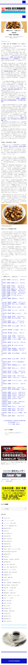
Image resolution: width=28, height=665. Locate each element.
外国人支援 (6, 541)
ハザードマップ (7, 520)
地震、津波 (6, 538)
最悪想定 (6, 554)
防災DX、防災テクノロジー (10, 595)
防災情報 (6, 608)
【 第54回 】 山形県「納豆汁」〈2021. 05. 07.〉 (13, 415)
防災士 (5, 606)
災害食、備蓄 (7, 577)
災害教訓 (6, 575)
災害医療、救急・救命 (9, 572)
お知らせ (6, 518)
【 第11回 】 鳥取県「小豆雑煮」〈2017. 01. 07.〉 (13, 302)
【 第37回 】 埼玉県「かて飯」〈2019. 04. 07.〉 (13, 376)
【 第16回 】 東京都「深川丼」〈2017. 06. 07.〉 (13, 316)
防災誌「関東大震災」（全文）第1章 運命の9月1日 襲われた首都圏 (14, 119)
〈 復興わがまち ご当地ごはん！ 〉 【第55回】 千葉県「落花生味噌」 (14, 32)
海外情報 (6, 562)
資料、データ (7, 590)
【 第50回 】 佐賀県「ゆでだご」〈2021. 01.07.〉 (13, 406)
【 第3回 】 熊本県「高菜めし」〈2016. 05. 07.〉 (13, 286)
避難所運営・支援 (8, 593)
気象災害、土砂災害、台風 (10, 559)
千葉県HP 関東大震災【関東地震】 (11, 89)
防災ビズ (6, 603)
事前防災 (6, 528)
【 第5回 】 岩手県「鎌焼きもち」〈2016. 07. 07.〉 (14, 289)
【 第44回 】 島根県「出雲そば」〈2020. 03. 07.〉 (13, 394)
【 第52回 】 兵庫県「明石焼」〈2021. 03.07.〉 (13, 410)
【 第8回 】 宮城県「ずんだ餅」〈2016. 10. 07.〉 (13, 293)
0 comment (15, 37)
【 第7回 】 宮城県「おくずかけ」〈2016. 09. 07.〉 (14, 292)
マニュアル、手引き (8, 523)
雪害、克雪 (6, 621)
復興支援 (6, 546)
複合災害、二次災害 (8, 587)
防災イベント (7, 598)
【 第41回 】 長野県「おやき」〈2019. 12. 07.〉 (13, 387)
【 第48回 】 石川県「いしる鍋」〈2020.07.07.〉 (13, 401)
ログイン (18, 432)
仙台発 (5, 531)
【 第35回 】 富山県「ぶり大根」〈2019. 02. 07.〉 (13, 371)
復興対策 (6, 544)
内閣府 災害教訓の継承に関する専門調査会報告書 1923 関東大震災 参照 (14, 100)
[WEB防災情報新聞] (13, 10)
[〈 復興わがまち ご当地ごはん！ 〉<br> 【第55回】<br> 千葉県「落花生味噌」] (14, 25)
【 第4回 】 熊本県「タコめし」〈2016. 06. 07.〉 (13, 287)
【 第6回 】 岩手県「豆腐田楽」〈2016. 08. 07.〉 (13, 290)
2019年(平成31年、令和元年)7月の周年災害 (14, 420)
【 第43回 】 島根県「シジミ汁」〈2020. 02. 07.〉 (13, 392)
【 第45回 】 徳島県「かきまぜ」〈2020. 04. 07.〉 (13, 395)
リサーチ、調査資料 (8, 525)
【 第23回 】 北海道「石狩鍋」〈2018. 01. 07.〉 (13, 336)
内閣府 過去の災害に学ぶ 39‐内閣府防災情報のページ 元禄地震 (13, 57)
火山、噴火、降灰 (8, 564)
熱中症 (5, 580)
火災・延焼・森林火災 (9, 567)
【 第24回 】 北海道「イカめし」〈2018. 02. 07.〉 (13, 337)
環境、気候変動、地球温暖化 (11, 582)
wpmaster (9, 36)
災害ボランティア (8, 569)
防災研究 (6, 616)
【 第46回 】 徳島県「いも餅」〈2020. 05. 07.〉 (13, 397)
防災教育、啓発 (7, 611)
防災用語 (6, 613)
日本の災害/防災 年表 (9, 551)
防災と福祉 (6, 600)
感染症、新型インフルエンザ (11, 549)
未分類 (5, 556)
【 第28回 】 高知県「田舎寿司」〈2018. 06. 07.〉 (13, 348)
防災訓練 (6, 618)
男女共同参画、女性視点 (9, 585)
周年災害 (6, 536)
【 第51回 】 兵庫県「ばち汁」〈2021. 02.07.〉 (13, 408)
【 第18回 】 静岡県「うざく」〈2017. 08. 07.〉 (13, 321)
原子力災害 (6, 533)
